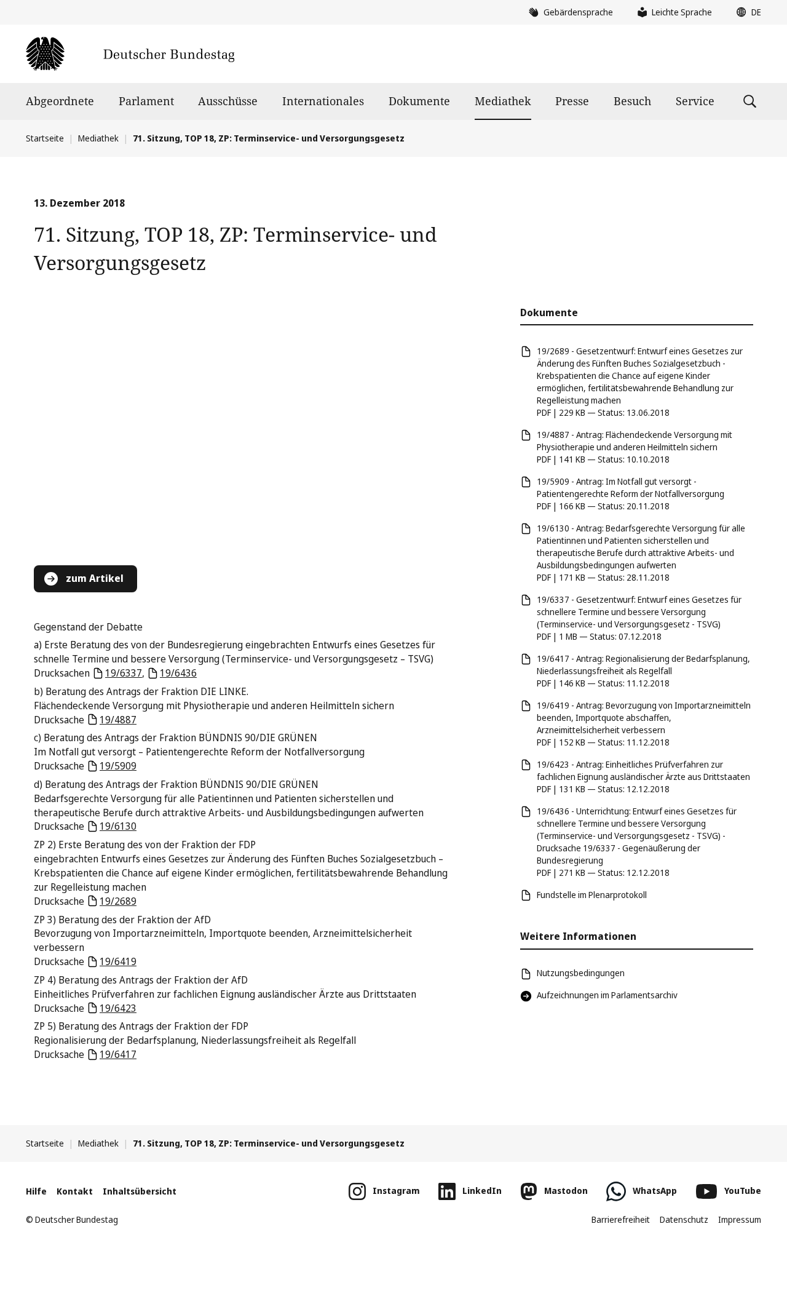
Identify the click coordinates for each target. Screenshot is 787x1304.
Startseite (45, 138)
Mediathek (503, 100)
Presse (572, 100)
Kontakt (75, 1191)
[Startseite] (130, 54)
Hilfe (36, 1191)
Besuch (632, 100)
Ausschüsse (228, 100)
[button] (745, 12)
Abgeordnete (60, 100)
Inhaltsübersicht (139, 1191)
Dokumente (419, 100)
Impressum (739, 1219)
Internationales (323, 100)
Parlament (146, 100)
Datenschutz (684, 1219)
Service (695, 100)
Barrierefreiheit (620, 1219)
